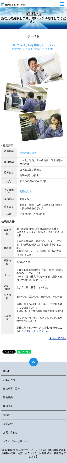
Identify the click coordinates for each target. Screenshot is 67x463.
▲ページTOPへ (57, 338)
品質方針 (8, 423)
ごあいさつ (9, 379)
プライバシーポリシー (15, 441)
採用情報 (8, 406)
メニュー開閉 (62, 4)
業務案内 (8, 397)
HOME (6, 371)
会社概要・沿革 (11, 388)
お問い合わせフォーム (36, 330)
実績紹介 (8, 414)
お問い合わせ (10, 432)
